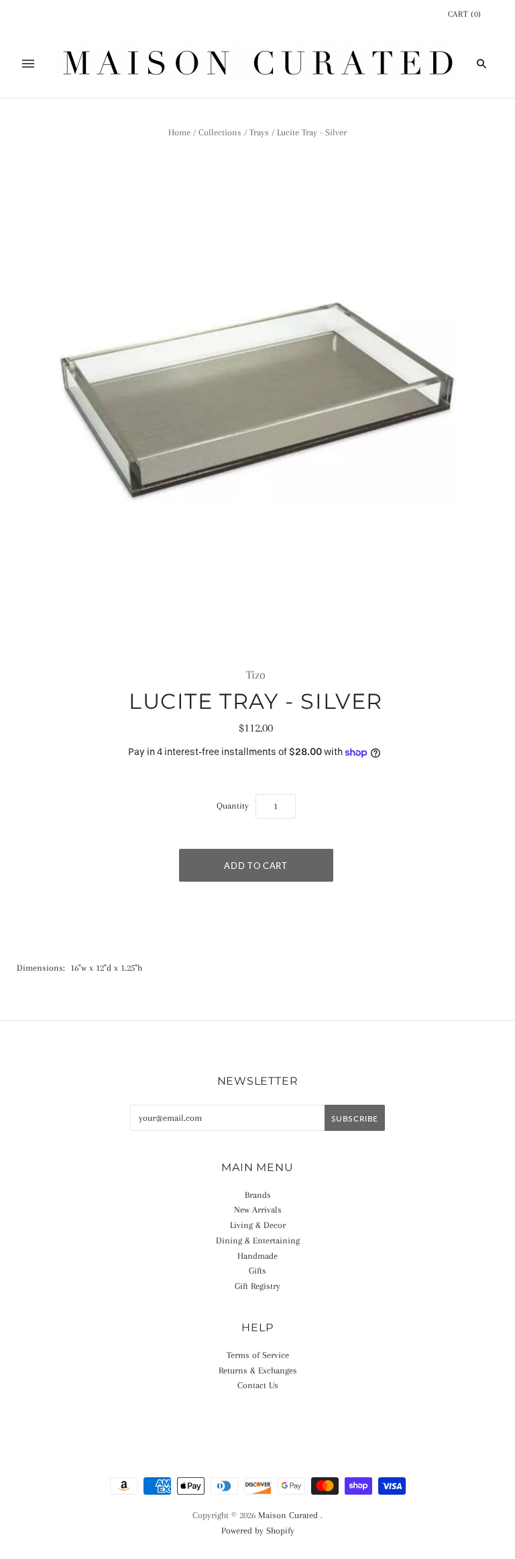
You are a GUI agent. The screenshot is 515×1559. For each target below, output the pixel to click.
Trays (259, 132)
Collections (219, 132)
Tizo (256, 674)
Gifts (257, 1271)
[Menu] (28, 64)
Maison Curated (288, 1515)
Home (179, 132)
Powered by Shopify (257, 1531)
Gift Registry (257, 1286)
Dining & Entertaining (258, 1240)
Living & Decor (258, 1225)
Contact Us (257, 1385)
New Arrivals (258, 1210)
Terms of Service (258, 1355)
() (464, 14)
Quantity (233, 806)
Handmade (257, 1256)
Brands (258, 1195)
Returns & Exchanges (258, 1370)
